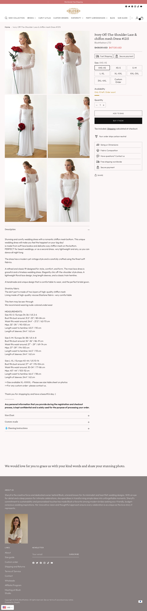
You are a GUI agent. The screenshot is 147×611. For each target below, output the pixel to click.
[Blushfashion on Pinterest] (132, 6)
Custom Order (118, 80)
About (8, 552)
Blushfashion (24, 600)
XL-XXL (118, 73)
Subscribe (74, 554)
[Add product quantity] (97, 105)
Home (7, 27)
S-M (134, 67)
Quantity (99, 100)
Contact (9, 575)
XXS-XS (102, 67)
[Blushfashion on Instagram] (135, 6)
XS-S (118, 67)
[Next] (99, 2)
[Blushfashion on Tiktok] (138, 6)
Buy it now (118, 121)
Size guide (9, 557)
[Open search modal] (6, 18)
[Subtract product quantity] (104, 105)
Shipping (111, 128)
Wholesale (10, 580)
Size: (101, 62)
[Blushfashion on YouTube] (141, 6)
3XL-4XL (102, 80)
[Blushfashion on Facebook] (126, 6)
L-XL (102, 73)
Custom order (11, 562)
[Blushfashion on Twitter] (129, 6)
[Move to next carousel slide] (140, 451)
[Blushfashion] (73, 11)
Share (100, 175)
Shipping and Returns (15, 566)
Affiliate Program (13, 585)
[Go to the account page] (136, 18)
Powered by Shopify (12, 602)
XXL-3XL (134, 73)
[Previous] (48, 2)
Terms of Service (13, 571)
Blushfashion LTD (103, 42)
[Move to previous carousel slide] (135, 452)
